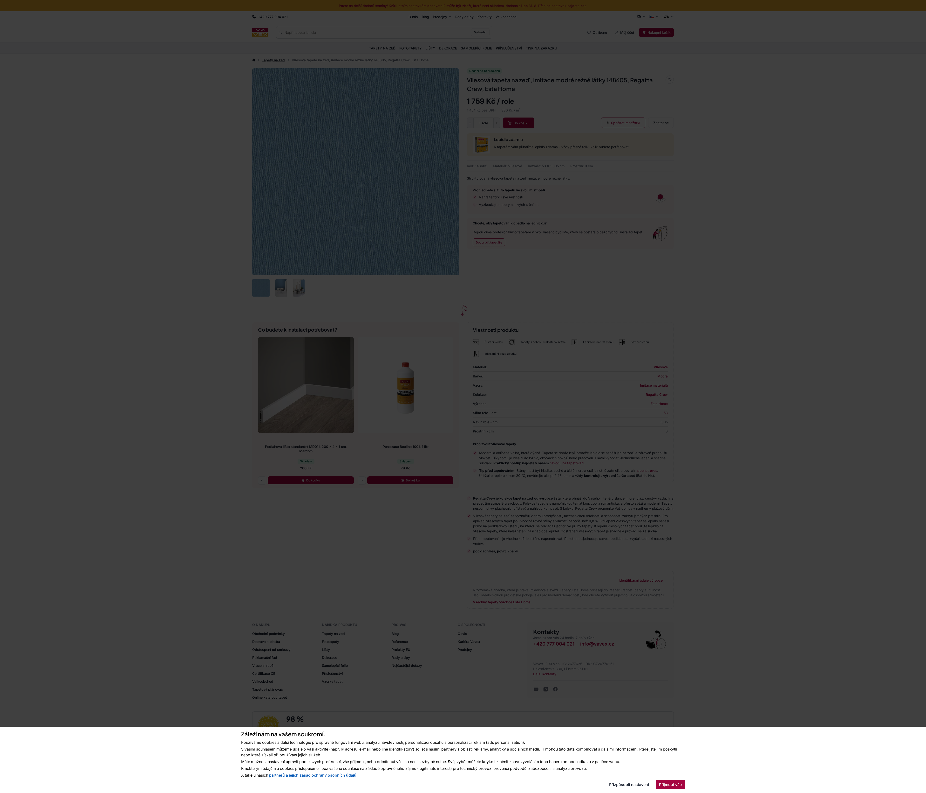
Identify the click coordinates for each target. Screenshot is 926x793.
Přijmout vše (670, 784)
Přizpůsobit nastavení (629, 784)
